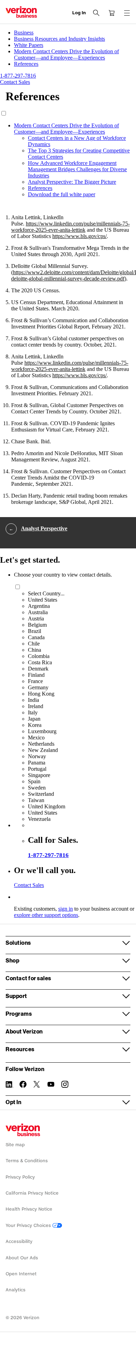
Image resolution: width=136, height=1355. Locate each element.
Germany (38, 687)
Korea (34, 725)
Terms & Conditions (27, 1160)
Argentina (39, 606)
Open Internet (21, 1273)
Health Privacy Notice (29, 1209)
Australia (38, 612)
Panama (36, 763)
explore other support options (46, 915)
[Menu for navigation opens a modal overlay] (127, 13)
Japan (34, 719)
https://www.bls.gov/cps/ (79, 236)
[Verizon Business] (21, 12)
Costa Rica (40, 662)
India (33, 700)
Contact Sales (29, 885)
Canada (36, 637)
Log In (79, 12)
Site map (15, 1144)
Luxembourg (42, 731)
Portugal (37, 769)
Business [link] (23, 32)
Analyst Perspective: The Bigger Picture (72, 182)
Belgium (37, 625)
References (40, 188)
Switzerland (41, 794)
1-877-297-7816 (48, 855)
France (35, 681)
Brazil (34, 631)
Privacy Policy (20, 1177)
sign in (65, 909)
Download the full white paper (61, 194)
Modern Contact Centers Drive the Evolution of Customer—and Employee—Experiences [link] (66, 54)
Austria (36, 618)
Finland (36, 675)
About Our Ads (22, 1257)
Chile (34, 644)
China (34, 650)
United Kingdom (46, 806)
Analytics (15, 1289)
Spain (34, 781)
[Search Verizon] (96, 13)
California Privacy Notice (32, 1193)
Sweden (37, 788)
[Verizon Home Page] (23, 1130)
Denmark (38, 669)
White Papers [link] (28, 45)
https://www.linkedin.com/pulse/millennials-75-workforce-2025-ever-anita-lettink (70, 227)
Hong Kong (41, 694)
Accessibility (19, 1241)
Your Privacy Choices (29, 1225)
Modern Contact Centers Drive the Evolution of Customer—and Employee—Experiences (66, 128)
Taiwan (36, 800)
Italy (33, 712)
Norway (37, 756)
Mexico (36, 737)
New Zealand (43, 750)
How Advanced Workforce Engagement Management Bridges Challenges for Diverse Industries (77, 169)
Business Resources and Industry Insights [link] (59, 39)
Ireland (35, 706)
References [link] (26, 64)
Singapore (39, 775)
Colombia (39, 656)
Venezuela (39, 819)
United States (42, 600)
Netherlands (41, 744)
